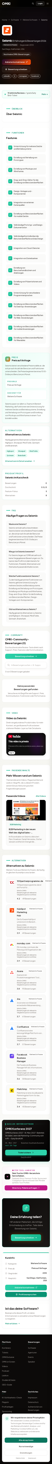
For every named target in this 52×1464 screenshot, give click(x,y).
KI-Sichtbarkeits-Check (12, 1397)
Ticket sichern (24, 1152)
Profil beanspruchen (27, 1294)
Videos (5, 1366)
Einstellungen (26, 1453)
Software (15, 20)
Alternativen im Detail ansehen (18, 461)
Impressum (32, 1397)
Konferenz (6, 1348)
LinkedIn (7, 76)
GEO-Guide (7, 1384)
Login (40, 3)
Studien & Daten (8, 1380)
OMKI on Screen (8, 1362)
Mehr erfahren (11, 1323)
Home (4, 20)
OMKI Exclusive (8, 1357)
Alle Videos (41, 796)
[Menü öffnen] (47, 3)
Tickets (5, 1352)
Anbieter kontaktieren (15, 62)
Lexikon (5, 1375)
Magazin (5, 1402)
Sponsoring (7, 1411)
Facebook (35, 76)
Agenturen (32, 1352)
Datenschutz (33, 1402)
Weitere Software (30, 20)
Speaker (31, 1362)
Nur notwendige (26, 1446)
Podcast (5, 1371)
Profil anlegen (7, 1407)
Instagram (23, 76)
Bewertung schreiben (17, 69)
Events (31, 1357)
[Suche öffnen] (33, 3)
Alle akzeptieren (26, 1440)
